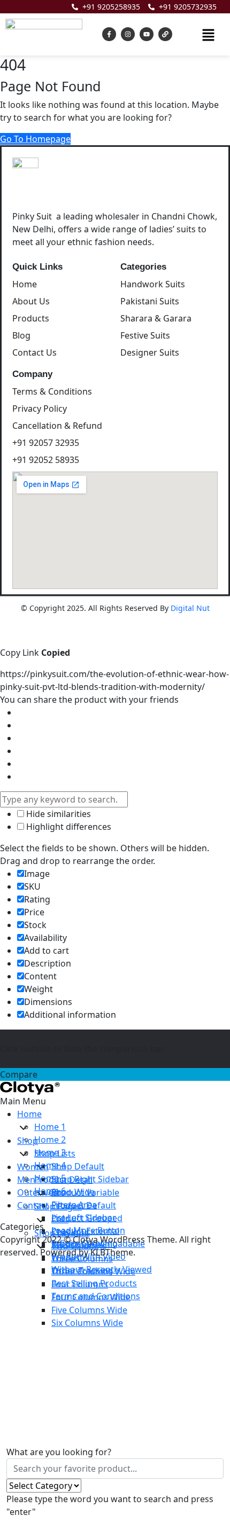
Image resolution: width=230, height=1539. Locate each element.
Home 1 (50, 1127)
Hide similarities (57, 814)
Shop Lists (54, 1153)
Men (26, 1179)
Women (33, 1167)
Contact (33, 1205)
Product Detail (63, 1179)
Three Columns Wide (93, 1271)
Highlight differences (67, 827)
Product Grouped (86, 1218)
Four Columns (79, 1284)
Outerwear (39, 1192)
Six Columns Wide (87, 1323)
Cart (59, 1219)
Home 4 (50, 1165)
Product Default (83, 1205)
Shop (27, 1141)
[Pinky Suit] (30, 1087)
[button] (208, 34)
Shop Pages (58, 1206)
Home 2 (50, 1139)
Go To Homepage (35, 139)
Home (29, 1114)
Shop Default (77, 1166)
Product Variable (85, 1192)
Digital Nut (190, 608)
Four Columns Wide (91, 1297)
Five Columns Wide (89, 1310)
